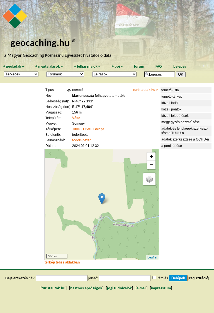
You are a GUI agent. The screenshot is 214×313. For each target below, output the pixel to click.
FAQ (158, 66)
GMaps (98, 129)
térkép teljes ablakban (62, 262)
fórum (139, 66)
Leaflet (152, 257)
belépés (179, 66)
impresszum (161, 288)
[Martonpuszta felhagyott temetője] (101, 198)
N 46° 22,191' (82, 101)
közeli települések (175, 116)
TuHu (76, 129)
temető (77, 90)
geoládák (13, 66)
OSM (87, 129)
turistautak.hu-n (145, 90)
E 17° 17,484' (82, 107)
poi (117, 66)
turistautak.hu (53, 288)
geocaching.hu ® (44, 43)
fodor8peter (81, 140)
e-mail (141, 288)
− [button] (151, 164)
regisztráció (198, 278)
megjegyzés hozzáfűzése (180, 122)
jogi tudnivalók (119, 288)
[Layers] (149, 179)
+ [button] (151, 156)
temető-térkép (171, 96)
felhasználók (87, 66)
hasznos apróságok (86, 288)
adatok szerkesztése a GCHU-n (185, 139)
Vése (76, 118)
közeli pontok (171, 109)
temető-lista (170, 90)
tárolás (163, 278)
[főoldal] (15, 17)
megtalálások (49, 66)
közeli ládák (170, 103)
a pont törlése (171, 146)
